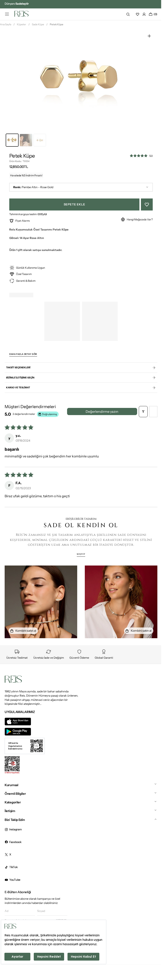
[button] (7, 14)
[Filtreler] (140, 413)
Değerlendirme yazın (100, 413)
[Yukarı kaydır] (152, 946)
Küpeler (21, 26)
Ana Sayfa (5, 26)
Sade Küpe (38, 26)
